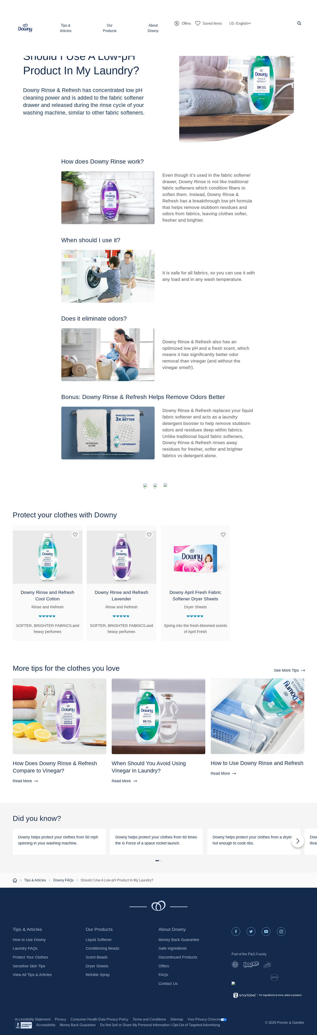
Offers (163, 966)
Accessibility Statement (32, 1019)
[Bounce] (251, 964)
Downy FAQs (63, 880)
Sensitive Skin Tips (29, 966)
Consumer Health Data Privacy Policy (99, 1019)
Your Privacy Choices (203, 1019)
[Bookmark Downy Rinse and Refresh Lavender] (149, 534)
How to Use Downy (29, 939)
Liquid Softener (99, 939)
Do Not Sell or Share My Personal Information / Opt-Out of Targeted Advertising (160, 1025)
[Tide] (235, 964)
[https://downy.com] (146, 486)
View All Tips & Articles (32, 974)
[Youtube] (266, 931)
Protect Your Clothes (30, 957)
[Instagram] (281, 931)
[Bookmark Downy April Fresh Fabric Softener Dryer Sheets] (223, 534)
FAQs (163, 974)
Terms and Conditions (149, 1019)
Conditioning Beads (102, 948)
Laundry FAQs (25, 948)
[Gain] (268, 964)
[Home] (15, 880)
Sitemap (176, 1019)
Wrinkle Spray (98, 974)
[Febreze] (274, 977)
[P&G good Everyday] (249, 984)
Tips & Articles (35, 880)
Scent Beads (97, 957)
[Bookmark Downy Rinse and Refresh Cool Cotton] (75, 534)
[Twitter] (251, 931)
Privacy (60, 1019)
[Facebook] (236, 931)
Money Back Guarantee (178, 939)
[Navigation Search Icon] (299, 23)
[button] (25, 28)
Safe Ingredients (172, 948)
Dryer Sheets (97, 966)
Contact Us (168, 983)
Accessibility (45, 1025)
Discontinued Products (177, 957)
